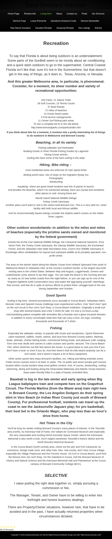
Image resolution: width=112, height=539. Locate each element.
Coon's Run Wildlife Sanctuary (84, 249)
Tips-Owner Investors (20, 28)
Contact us (72, 14)
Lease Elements (38, 21)
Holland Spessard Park (84, 264)
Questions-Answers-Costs (63, 21)
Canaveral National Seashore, (81, 242)
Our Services (98, 14)
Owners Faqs (19, 21)
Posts (84, 14)
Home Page (13, 14)
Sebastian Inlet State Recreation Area (46, 249)
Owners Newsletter (90, 21)
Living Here (46, 14)
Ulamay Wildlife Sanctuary (72, 245)
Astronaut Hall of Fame (37, 431)
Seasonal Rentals (65, 28)
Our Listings (84, 28)
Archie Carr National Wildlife (35, 242)
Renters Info (30, 14)
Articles (98, 28)
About (59, 14)
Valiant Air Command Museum (72, 431)
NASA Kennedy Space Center (61, 435)
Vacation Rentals (43, 28)
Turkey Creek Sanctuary (39, 245)
